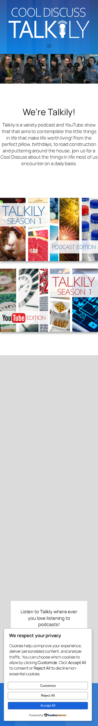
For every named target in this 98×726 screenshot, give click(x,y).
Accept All (47, 705)
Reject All (48, 695)
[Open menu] (49, 46)
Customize (48, 686)
